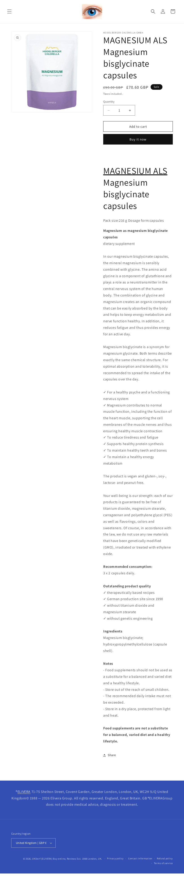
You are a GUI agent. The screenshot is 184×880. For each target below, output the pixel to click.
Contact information (140, 858)
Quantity (108, 101)
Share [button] (112, 755)
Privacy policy (115, 858)
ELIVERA (24, 791)
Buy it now (138, 139)
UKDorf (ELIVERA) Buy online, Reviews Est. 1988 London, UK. (67, 858)
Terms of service (163, 863)
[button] (9, 11)
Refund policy (165, 858)
